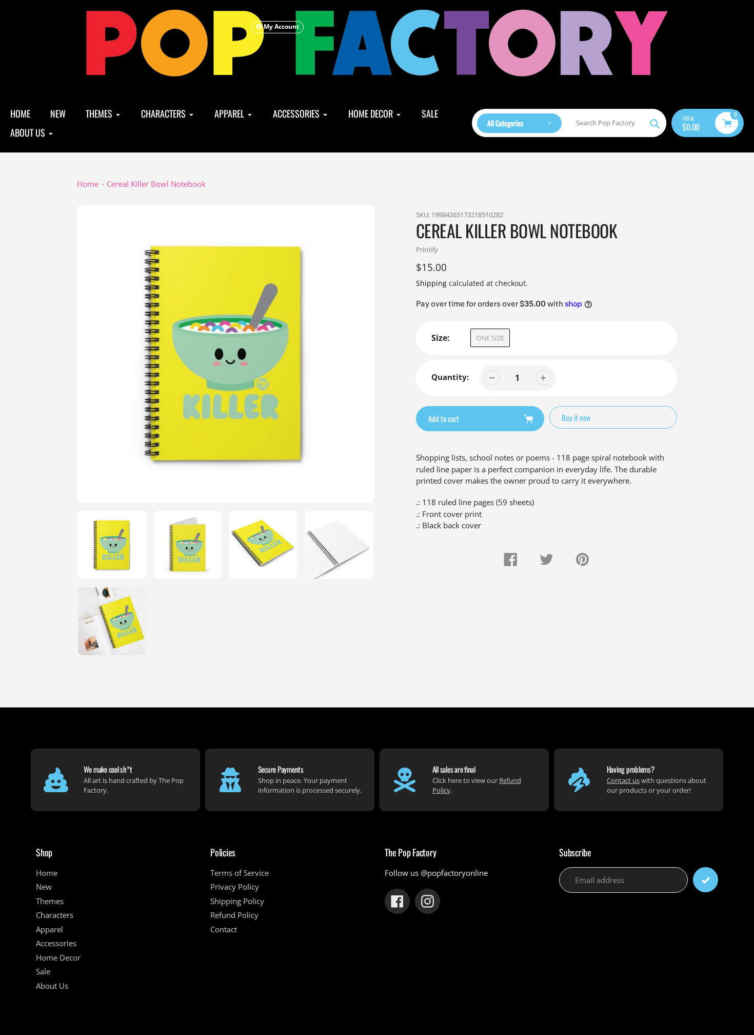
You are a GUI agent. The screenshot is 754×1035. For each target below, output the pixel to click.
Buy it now (576, 417)
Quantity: (450, 377)
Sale (43, 971)
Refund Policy (234, 915)
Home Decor (58, 957)
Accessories (56, 943)
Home (87, 184)
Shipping (431, 283)
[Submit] (705, 879)
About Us (52, 986)
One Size (490, 337)
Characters (54, 915)
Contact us (623, 780)
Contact (223, 929)
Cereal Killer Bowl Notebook (156, 184)
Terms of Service (239, 873)
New (44, 886)
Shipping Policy (237, 901)
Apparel (49, 929)
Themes (50, 901)
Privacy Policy (234, 886)
